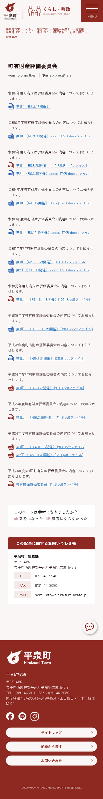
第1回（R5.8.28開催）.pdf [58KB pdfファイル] (51, 165)
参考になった (30, 518)
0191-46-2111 (25, 692)
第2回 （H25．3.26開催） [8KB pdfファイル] (49, 454)
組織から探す (61, 29)
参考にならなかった (69, 518)
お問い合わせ (51, 760)
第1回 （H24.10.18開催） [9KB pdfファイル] (51, 446)
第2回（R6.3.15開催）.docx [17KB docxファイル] (53, 173)
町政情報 (58, 32)
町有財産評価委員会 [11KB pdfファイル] (47, 484)
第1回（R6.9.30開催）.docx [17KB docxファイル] (54, 135)
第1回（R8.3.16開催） (33, 106)
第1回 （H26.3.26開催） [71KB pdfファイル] (50, 417)
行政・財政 (77, 32)
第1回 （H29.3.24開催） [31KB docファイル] (50, 358)
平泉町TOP (13, 29)
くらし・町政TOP (37, 29)
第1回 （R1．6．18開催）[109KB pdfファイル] (53, 299)
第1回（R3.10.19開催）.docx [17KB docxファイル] (54, 232)
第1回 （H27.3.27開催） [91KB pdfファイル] (50, 387)
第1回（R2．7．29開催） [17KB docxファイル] (51, 261)
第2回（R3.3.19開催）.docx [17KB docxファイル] (53, 269)
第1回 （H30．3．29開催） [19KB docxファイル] (54, 328)
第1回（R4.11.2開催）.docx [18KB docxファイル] (53, 202)
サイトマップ (51, 732)
